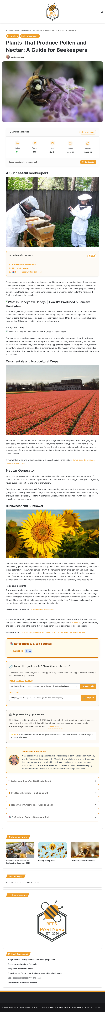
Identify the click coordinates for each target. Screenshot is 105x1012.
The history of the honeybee (83, 860)
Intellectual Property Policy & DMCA (56, 1007)
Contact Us (89, 162)
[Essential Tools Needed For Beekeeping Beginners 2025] (20, 850)
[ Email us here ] (55, 727)
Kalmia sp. (77, 622)
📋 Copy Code (88, 686)
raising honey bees (46, 860)
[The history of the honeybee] (85, 850)
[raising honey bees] (52, 850)
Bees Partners (25, 1007)
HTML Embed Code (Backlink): (21, 681)
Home (10, 30)
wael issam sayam (17, 57)
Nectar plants (19, 30)
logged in (20, 882)
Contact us (98, 1007)
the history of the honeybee (42, 609)
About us (88, 1007)
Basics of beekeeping (30, 36)
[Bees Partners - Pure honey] (52, 11)
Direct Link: (14, 692)
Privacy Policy (77, 1007)
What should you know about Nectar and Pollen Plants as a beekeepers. (53, 632)
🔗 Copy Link (88, 698)
